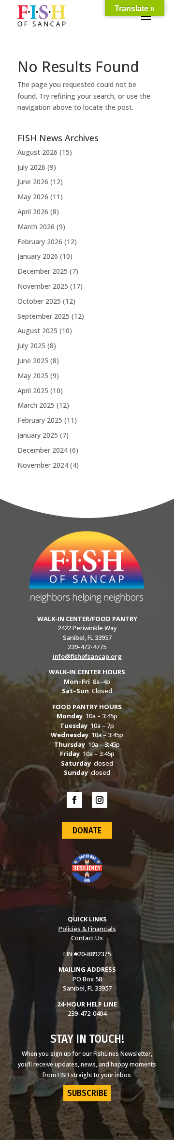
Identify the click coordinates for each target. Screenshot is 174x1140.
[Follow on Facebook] (74, 800)
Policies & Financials (87, 928)
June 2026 (32, 181)
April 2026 (32, 211)
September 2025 (43, 316)
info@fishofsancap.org (87, 656)
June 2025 (32, 360)
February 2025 (39, 420)
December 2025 (42, 271)
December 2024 (42, 450)
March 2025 (36, 405)
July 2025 (31, 345)
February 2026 (39, 241)
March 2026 (36, 226)
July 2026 (31, 167)
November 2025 (42, 286)
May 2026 (32, 196)
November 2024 (42, 465)
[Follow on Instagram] (99, 800)
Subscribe (87, 1093)
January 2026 (37, 256)
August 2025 (37, 330)
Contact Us (87, 937)
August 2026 (37, 152)
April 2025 (32, 390)
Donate (87, 830)
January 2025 (37, 435)
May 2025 (32, 375)
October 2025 (39, 301)
